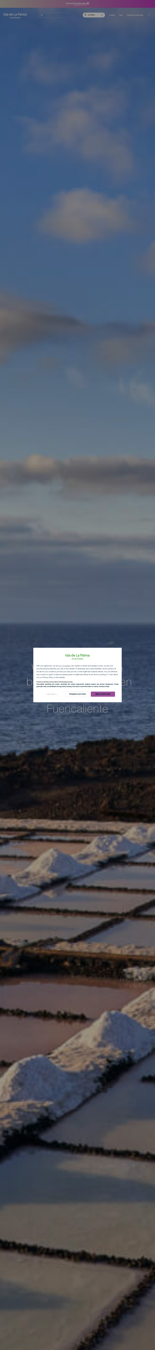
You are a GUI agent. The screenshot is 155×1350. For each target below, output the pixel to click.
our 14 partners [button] (65, 666)
